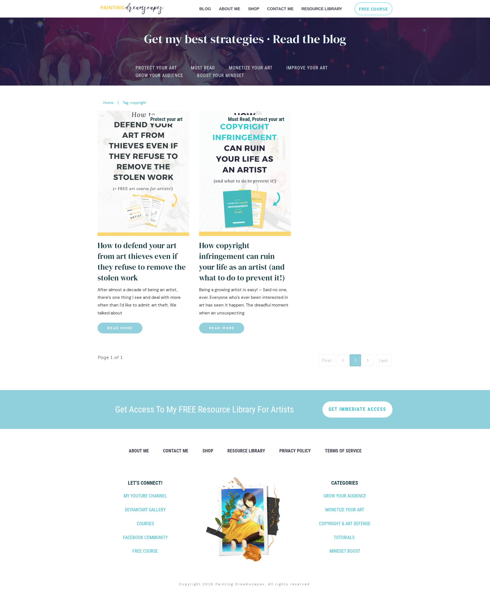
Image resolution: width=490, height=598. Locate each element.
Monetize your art (251, 68)
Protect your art (156, 68)
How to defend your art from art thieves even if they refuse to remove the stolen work (142, 261)
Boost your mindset (220, 75)
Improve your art (307, 68)
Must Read (203, 68)
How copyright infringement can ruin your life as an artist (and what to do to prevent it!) (242, 261)
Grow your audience (159, 75)
